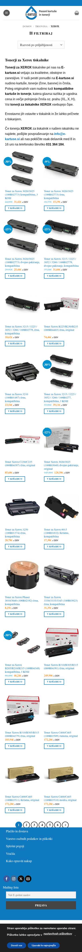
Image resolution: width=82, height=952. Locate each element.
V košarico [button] (15, 208)
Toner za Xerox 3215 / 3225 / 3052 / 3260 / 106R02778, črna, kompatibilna (22, 330)
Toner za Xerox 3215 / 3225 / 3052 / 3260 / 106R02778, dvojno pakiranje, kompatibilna (61, 262)
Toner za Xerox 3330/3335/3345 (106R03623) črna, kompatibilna (61, 601)
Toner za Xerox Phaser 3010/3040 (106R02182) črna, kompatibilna (21, 601)
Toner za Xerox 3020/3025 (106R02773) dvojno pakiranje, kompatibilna (22, 262)
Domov (27, 26)
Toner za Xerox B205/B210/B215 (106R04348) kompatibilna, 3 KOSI (22, 668)
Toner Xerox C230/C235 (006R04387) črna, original (20, 463)
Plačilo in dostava (17, 831)
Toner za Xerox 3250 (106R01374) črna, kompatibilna (16, 533)
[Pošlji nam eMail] (28, 878)
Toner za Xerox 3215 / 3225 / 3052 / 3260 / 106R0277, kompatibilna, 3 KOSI (60, 398)
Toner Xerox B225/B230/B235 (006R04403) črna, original (61, 328)
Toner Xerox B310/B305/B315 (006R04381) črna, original (61, 666)
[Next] (65, 825)
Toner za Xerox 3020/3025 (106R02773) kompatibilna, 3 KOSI (21, 195)
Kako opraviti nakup (19, 861)
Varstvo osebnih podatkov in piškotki (29, 838)
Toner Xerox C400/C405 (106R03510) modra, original (60, 798)
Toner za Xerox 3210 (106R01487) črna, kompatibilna (16, 398)
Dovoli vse (16, 945)
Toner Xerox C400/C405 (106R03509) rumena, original (61, 734)
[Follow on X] (21, 878)
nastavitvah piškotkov (58, 934)
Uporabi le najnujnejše (44, 945)
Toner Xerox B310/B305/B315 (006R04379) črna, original (22, 734)
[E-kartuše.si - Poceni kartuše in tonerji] (41, 13)
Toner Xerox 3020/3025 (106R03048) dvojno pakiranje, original (61, 465)
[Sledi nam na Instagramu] (14, 878)
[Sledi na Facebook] (6, 878)
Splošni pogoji (15, 846)
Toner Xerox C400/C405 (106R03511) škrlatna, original (22, 798)
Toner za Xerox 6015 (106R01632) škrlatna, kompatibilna (56, 533)
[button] (6, 13)
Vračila (10, 853)
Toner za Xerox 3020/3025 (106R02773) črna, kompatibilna (58, 195)
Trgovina (41, 26)
